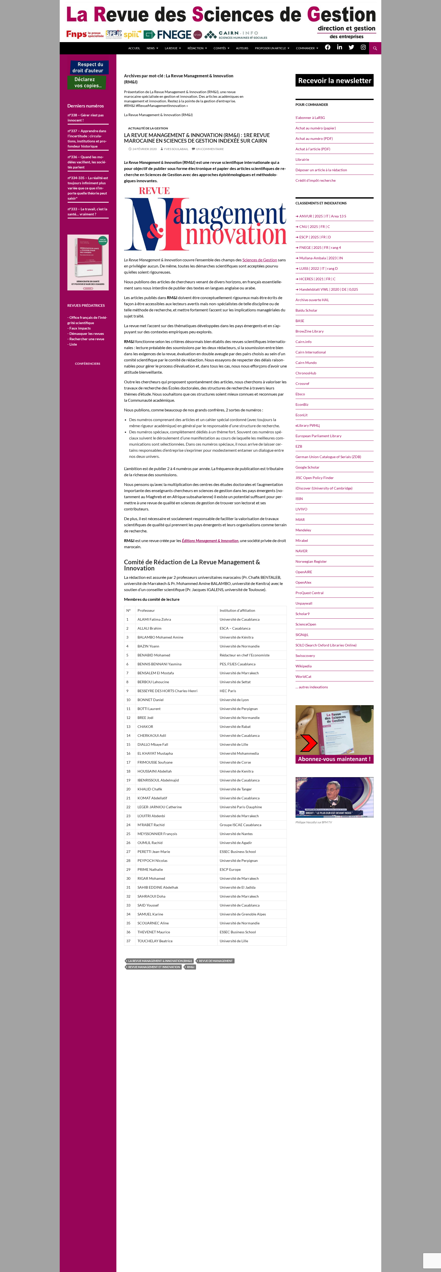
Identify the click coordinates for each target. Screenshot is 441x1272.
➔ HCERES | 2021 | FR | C (316, 279)
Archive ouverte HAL (312, 300)
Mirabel (302, 540)
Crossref (302, 383)
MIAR (300, 519)
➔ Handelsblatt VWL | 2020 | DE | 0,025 (327, 289)
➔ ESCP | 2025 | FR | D (313, 237)
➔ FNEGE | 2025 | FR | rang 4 (318, 247)
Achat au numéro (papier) (316, 128)
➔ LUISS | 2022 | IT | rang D (317, 268)
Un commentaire (210, 149)
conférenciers (87, 363)
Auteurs (242, 48)
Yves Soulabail (176, 149)
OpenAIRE (304, 572)
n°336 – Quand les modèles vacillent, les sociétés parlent (87, 162)
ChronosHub (306, 373)
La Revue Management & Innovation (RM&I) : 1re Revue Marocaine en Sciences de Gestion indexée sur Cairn (197, 138)
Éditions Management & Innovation (210, 540)
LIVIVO (301, 509)
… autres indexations (312, 687)
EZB (299, 446)
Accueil (134, 48)
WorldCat (303, 676)
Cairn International (311, 352)
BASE (300, 321)
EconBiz (302, 404)
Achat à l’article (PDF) (313, 149)
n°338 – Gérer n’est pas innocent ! (86, 117)
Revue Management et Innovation (154, 967)
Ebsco (300, 394)
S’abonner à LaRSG (310, 117)
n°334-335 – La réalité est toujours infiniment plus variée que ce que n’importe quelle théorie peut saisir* (88, 188)
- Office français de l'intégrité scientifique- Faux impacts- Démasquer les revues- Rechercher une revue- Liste (87, 330)
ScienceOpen (306, 624)
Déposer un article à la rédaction (321, 170)
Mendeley (303, 530)
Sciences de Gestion (259, 259)
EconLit (302, 415)
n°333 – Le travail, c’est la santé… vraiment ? (87, 211)
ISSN (299, 498)
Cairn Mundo (306, 362)
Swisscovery (305, 655)
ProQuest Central (310, 593)
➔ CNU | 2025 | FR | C (313, 226)
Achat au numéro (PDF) (314, 138)
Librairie (302, 159)
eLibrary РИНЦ (308, 425)
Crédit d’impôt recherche (316, 180)
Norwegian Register (311, 561)
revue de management (216, 960)
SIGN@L (302, 634)
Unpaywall (304, 603)
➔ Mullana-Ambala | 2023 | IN (319, 258)
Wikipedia (304, 666)
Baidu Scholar (306, 310)
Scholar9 (303, 613)
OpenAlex (303, 582)
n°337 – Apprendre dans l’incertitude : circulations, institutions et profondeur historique (87, 138)
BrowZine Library (310, 331)
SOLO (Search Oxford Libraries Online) (326, 645)
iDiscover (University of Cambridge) (324, 488)
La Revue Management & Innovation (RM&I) (160, 960)
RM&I (190, 967)
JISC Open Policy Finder (315, 477)
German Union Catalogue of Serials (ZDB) (328, 457)
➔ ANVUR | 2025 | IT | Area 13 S (321, 216)
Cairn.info (304, 341)
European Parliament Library (318, 436)
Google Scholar (308, 467)
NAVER (302, 551)
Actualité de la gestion (148, 128)
